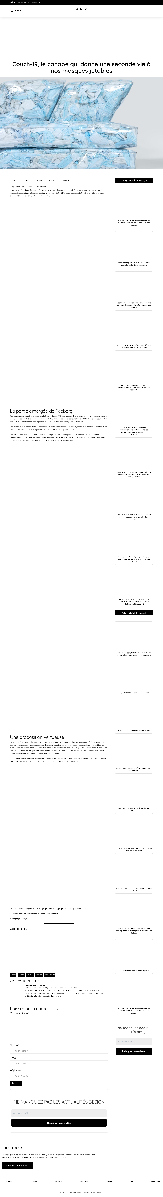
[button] (15, 10)
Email (14, 1058)
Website (15, 1070)
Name (14, 1045)
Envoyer (15, 1083)
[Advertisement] (81, 40)
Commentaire (19, 1013)
